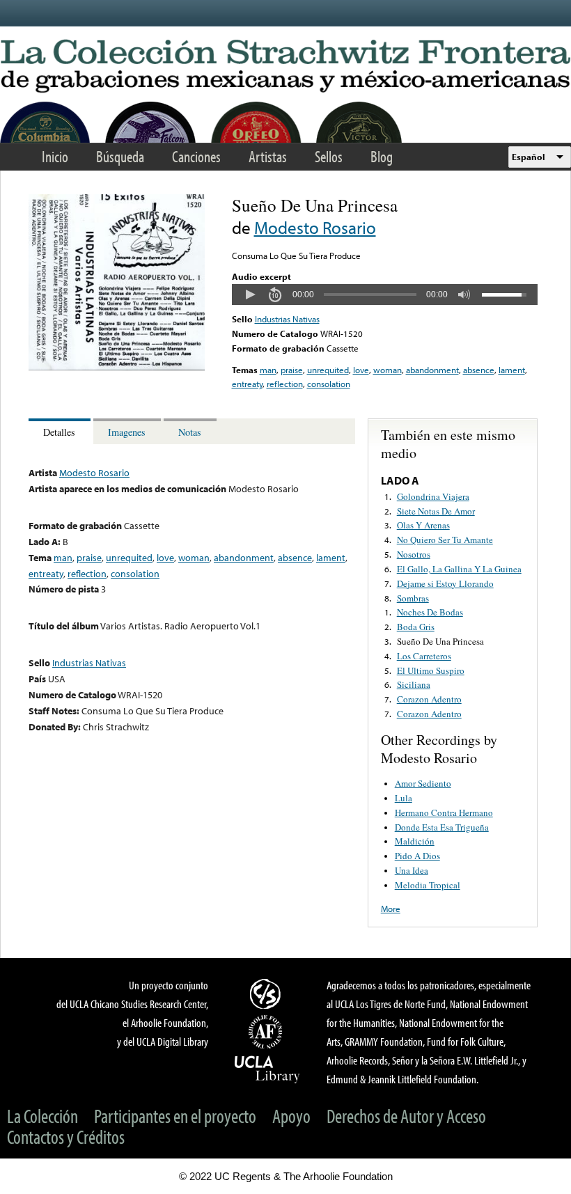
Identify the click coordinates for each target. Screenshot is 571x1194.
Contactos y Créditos (66, 1136)
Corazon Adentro (429, 699)
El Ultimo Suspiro (430, 670)
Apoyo (291, 1115)
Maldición (415, 841)
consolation (328, 383)
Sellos (329, 156)
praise (292, 369)
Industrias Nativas (287, 318)
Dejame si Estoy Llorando (445, 583)
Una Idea (411, 870)
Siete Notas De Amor (436, 511)
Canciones (196, 156)
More (390, 908)
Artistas (268, 156)
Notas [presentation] (189, 432)
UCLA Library (267, 1068)
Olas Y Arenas (423, 525)
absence (478, 369)
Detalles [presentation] (59, 432)
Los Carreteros (424, 656)
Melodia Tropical (427, 885)
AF (267, 1032)
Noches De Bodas (430, 612)
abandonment (432, 369)
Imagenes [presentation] (127, 432)
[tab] (61, 431)
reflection (285, 383)
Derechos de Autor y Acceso (406, 1115)
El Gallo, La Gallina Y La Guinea (459, 569)
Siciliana (413, 684)
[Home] (285, 67)
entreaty (247, 383)
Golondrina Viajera (433, 496)
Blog (381, 156)
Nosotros (413, 554)
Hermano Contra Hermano (444, 812)
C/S (267, 993)
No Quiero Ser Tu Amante (445, 539)
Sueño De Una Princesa (440, 641)
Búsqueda (120, 156)
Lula (403, 798)
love (361, 369)
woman (387, 369)
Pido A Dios (417, 855)
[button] (250, 294)
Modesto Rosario (315, 227)
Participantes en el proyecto (175, 1115)
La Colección (42, 1115)
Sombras (413, 598)
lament (512, 369)
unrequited (328, 369)
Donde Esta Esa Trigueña (442, 827)
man (268, 369)
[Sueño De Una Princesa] (117, 366)
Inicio (55, 156)
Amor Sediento (423, 783)
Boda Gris (416, 626)
